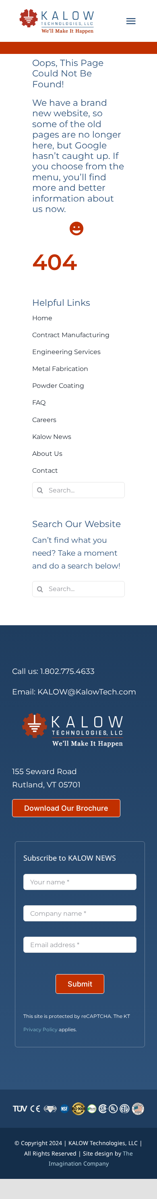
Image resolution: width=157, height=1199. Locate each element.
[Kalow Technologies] (58, 21)
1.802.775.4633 (67, 671)
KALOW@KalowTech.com (86, 691)
